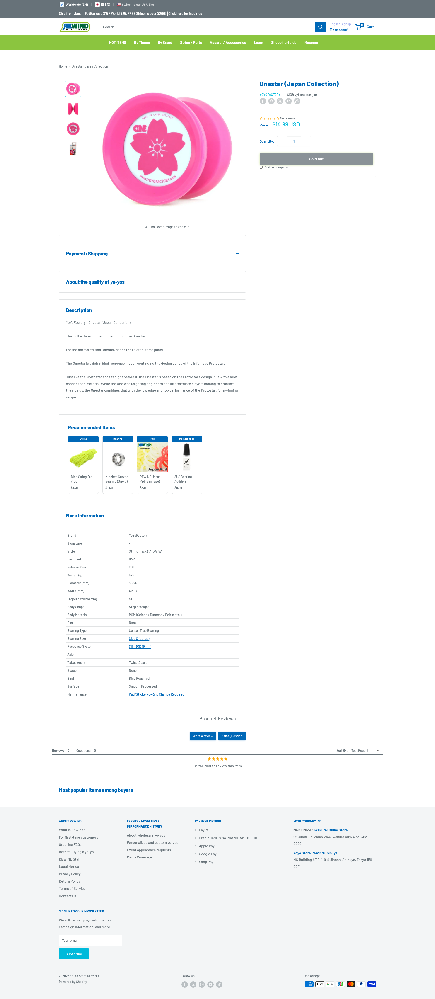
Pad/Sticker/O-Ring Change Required (156, 694)
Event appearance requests (149, 850)
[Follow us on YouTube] (210, 984)
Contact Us (67, 896)
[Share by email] (288, 100)
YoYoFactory (270, 95)
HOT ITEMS (117, 42)
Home (63, 66)
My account (339, 29)
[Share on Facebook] (263, 100)
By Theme (142, 42)
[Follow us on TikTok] (219, 984)
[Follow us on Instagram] (202, 984)
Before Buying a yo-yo (76, 851)
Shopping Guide (284, 42)
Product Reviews (217, 718)
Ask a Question (232, 736)
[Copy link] (297, 100)
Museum (311, 42)
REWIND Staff (70, 859)
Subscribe (74, 954)
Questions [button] (83, 750)
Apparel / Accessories (228, 42)
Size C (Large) (139, 638)
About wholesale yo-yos (146, 835)
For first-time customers (78, 837)
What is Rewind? (72, 829)
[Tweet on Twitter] (280, 100)
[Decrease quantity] (282, 141)
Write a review (203, 736)
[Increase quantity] (306, 141)
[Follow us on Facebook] (184, 984)
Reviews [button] (58, 750)
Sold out (316, 158)
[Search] (320, 27)
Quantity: (267, 141)
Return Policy (69, 881)
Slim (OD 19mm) (140, 646)
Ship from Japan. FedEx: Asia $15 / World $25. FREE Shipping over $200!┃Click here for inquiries (130, 13)
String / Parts (191, 42)
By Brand (165, 42)
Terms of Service (72, 888)
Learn (258, 42)
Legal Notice (69, 866)
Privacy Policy (70, 874)
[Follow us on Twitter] (193, 984)
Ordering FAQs (70, 844)
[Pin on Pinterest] (271, 100)
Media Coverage (139, 857)
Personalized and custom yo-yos (152, 842)
